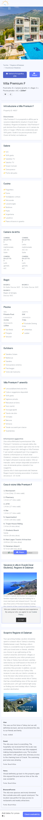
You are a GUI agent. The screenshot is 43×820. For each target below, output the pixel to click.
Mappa (34, 75)
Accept (21, 620)
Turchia (5, 65)
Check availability (32, 814)
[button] (19, 57)
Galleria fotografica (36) (16, 74)
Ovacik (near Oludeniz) (13, 68)
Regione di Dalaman (17, 65)
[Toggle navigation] (9, 8)
